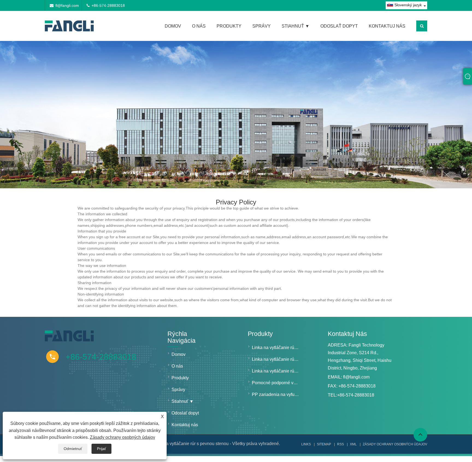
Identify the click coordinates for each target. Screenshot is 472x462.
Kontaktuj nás (387, 26)
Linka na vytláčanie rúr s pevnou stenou (277, 347)
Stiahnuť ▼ (295, 26)
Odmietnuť (73, 448)
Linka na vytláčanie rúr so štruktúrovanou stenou (277, 359)
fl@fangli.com (67, 5)
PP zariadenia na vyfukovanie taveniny (277, 394)
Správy (261, 26)
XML (353, 444)
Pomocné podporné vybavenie (277, 382)
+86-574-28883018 (108, 5)
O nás (199, 26)
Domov (173, 26)
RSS (340, 444)
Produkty (229, 26)
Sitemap (324, 444)
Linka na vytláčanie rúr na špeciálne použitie (277, 371)
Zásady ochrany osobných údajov (122, 437)
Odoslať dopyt (339, 26)
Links (306, 444)
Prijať (101, 448)
